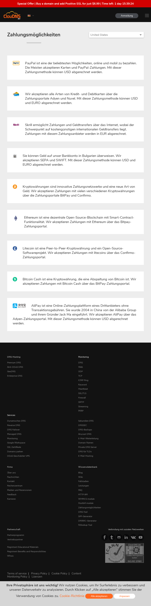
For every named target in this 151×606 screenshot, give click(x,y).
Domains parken (15, 451)
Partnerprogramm (15, 535)
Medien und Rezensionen (19, 490)
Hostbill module (85, 503)
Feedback (11, 494)
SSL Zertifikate (14, 447)
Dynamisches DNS (16, 420)
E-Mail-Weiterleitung (88, 438)
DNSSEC (82, 425)
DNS (80, 362)
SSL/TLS (82, 393)
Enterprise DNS (14, 375)
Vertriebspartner (15, 539)
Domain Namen (85, 442)
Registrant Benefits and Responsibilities (26, 551)
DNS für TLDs (85, 451)
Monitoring (83, 356)
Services (11, 415)
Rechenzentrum (14, 485)
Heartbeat (83, 388)
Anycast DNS (84, 434)
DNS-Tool (82, 511)
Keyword (82, 384)
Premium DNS (14, 362)
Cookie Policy (59, 573)
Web (80, 367)
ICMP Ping (83, 380)
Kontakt (11, 481)
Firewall (82, 397)
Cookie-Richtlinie (72, 596)
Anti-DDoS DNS (15, 367)
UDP (80, 371)
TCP (80, 375)
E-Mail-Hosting (85, 455)
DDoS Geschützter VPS (18, 455)
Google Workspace (16, 442)
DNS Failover (13, 429)
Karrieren (11, 498)
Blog (80, 472)
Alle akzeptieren (99, 596)
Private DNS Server (87, 447)
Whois (10, 555)
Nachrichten (13, 477)
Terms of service (17, 573)
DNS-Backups (85, 429)
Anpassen (124, 596)
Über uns (11, 472)
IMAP (80, 410)
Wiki (80, 477)
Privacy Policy (39, 573)
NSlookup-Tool (85, 525)
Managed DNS (14, 434)
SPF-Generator (85, 516)
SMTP (81, 402)
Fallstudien (83, 481)
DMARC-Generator (87, 520)
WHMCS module (86, 498)
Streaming (83, 406)
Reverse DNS (13, 425)
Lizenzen (37, 576)
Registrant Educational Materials (22, 547)
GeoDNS (11, 371)
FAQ (80, 490)
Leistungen (83, 485)
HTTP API (83, 494)
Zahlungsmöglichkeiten (89, 507)
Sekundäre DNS (86, 420)
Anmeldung (127, 15)
